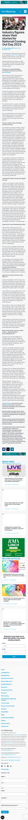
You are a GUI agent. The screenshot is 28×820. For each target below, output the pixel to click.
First (2, 782)
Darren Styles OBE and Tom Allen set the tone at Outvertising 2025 (14, 504)
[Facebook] (1, 766)
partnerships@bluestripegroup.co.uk (8, 754)
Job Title (4, 798)
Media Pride (17, 48)
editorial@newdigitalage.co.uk (7, 750)
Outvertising (7, 72)
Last (2, 788)
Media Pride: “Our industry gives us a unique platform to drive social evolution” (13, 599)
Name (3, 643)
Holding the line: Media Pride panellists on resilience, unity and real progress (14, 528)
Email (3, 649)
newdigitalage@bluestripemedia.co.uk (14, 757)
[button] (20, 11)
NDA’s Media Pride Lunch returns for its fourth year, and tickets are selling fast (13, 576)
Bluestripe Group (16, 734)
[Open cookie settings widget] (2, 817)
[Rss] (10, 766)
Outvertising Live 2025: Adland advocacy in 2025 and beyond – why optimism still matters (14, 480)
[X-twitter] (4, 766)
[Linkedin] (7, 766)
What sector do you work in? (10, 805)
